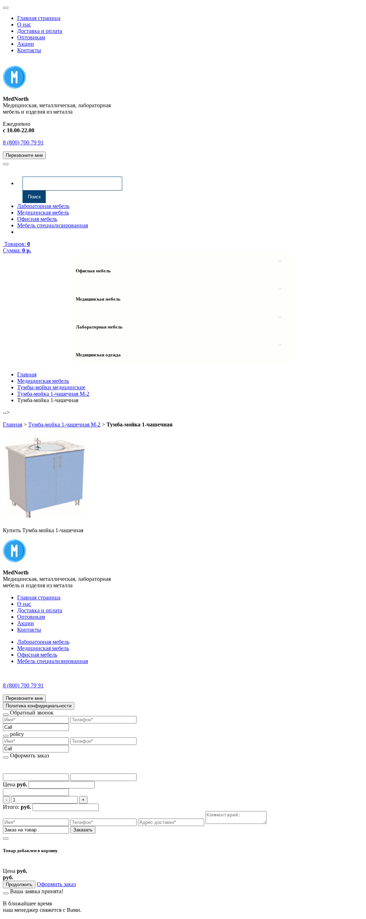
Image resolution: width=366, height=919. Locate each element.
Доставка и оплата (39, 31)
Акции (25, 44)
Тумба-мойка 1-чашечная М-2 (64, 424)
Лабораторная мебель (43, 206)
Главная (12, 424)
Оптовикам (31, 37)
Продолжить (19, 884)
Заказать (83, 829)
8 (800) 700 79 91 (23, 142)
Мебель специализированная (52, 225)
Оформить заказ (56, 884)
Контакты (29, 50)
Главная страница (38, 18)
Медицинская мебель (43, 212)
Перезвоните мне (24, 155)
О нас (24, 24)
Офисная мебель (37, 219)
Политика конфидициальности (38, 705)
